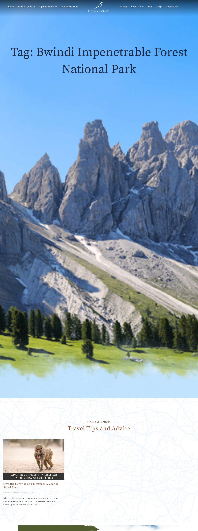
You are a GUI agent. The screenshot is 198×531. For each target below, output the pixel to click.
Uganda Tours (46, 6)
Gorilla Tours (25, 6)
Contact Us (172, 6)
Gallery (123, 6)
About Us (136, 6)
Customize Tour (69, 6)
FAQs (159, 6)
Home (11, 6)
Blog (150, 6)
